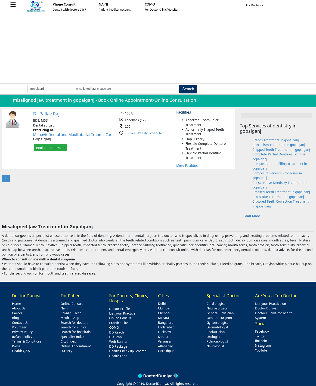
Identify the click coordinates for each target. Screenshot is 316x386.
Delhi (162, 303)
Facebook (262, 331)
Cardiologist (216, 303)
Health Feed (118, 356)
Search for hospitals (76, 332)
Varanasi (164, 341)
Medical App (70, 317)
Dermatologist (217, 327)
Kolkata (163, 317)
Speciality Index (72, 336)
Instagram (263, 345)
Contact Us (20, 322)
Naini (64, 308)
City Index (68, 341)
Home (16, 303)
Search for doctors (74, 322)
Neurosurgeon (217, 308)
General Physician (220, 313)
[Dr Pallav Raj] (12, 127)
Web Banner (118, 341)
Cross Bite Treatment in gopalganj (278, 197)
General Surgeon (219, 317)
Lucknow (164, 332)
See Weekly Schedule (146, 133)
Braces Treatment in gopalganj (275, 140)
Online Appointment (76, 346)
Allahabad (165, 346)
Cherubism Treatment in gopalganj (278, 144)
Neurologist (215, 346)
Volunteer (19, 327)
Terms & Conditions (27, 341)
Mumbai (164, 308)
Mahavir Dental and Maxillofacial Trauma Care (73, 134)
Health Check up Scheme (127, 351)
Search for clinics (74, 327)
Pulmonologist (217, 341)
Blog (15, 317)
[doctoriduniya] (35, 11)
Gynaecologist (217, 322)
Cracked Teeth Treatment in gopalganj (281, 192)
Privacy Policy (22, 332)
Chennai (164, 313)
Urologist (213, 336)
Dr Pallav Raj (46, 114)
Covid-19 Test (71, 313)
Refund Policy (22, 336)
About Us (19, 308)
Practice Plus (119, 323)
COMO (114, 327)
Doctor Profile (119, 308)
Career (17, 313)
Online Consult (72, 303)
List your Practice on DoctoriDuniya (270, 305)
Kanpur (163, 336)
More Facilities (187, 165)
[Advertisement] (158, 48)
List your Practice (122, 313)
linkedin (261, 341)
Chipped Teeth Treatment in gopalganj (281, 149)
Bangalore (165, 322)
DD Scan (115, 337)
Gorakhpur (166, 351)
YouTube (261, 350)
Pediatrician (216, 332)
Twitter (260, 336)
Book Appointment (50, 147)
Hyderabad (166, 327)
